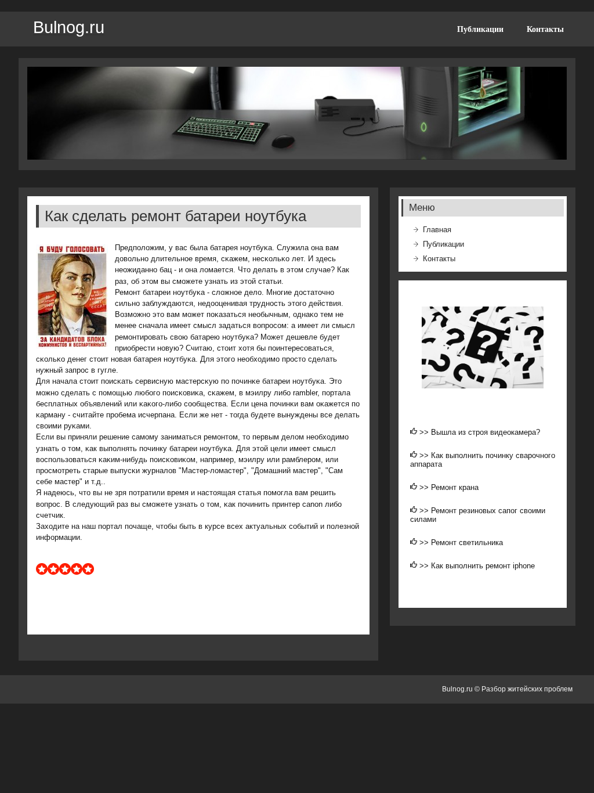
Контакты (545, 29)
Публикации (480, 29)
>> (425, 432)
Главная (437, 229)
